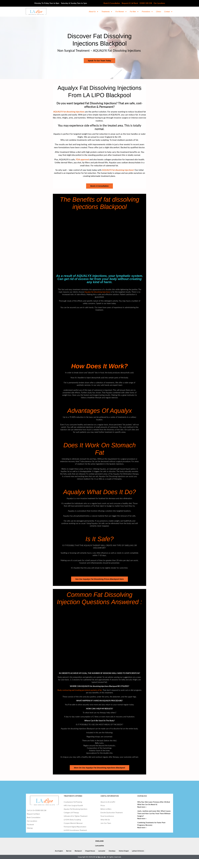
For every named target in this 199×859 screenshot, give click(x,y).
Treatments (105, 11)
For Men (133, 11)
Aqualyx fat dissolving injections (97, 292)
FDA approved (82, 160)
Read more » (141, 807)
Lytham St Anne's (138, 851)
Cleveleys (112, 851)
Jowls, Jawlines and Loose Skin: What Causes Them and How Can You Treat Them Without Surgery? (154, 813)
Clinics (158, 11)
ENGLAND (99, 841)
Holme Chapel (124, 851)
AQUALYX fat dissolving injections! (118, 170)
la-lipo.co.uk (101, 857)
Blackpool (78, 851)
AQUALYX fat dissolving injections (69, 112)
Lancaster (101, 851)
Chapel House (90, 851)
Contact (167, 11)
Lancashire (99, 846)
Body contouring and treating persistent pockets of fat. (80, 690)
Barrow (68, 851)
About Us (92, 11)
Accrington (59, 851)
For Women (119, 11)
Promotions (146, 11)
